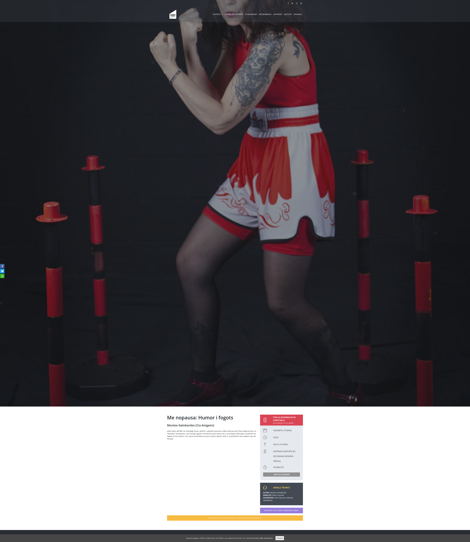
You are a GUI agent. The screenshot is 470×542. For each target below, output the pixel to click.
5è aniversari (251, 14)
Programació (265, 14)
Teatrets (217, 14)
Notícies (288, 14)
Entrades (277, 14)
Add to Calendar (281, 474)
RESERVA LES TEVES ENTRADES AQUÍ (281, 510)
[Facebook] (287, 3)
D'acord (280, 538)
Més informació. (266, 538)
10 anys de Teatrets (234, 14)
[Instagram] (295, 3)
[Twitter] (291, 3)
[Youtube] (300, 3)
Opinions (298, 14)
